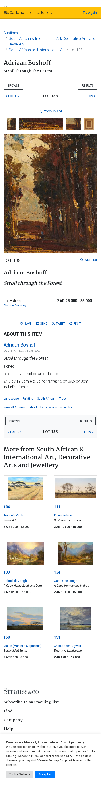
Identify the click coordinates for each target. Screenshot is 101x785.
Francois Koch (13, 515)
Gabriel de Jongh (15, 581)
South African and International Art (37, 50)
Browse (13, 85)
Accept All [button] (45, 774)
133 (7, 572)
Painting (28, 398)
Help (8, 729)
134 (57, 572)
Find (8, 711)
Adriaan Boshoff (20, 345)
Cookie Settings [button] (19, 774)
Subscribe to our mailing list (31, 702)
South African (46, 398)
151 (57, 637)
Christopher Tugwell (67, 646)
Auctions (11, 33)
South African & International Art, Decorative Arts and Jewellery (52, 41)
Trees (63, 398)
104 (7, 507)
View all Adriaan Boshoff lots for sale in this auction (39, 407)
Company (13, 720)
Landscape (11, 398)
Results (87, 85)
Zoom (52, 111)
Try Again (90, 13)
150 (7, 637)
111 (57, 507)
